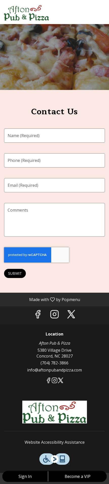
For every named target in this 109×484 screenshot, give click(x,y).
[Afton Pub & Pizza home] (26, 12)
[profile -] (89, 7)
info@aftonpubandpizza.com (54, 370)
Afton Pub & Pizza (54, 412)
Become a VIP (77, 476)
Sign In (25, 476)
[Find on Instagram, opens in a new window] (54, 315)
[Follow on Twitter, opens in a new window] (71, 315)
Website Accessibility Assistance (55, 442)
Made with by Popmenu (42, 299)
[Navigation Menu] (102, 7)
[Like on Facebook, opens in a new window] (37, 315)
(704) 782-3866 (54, 363)
